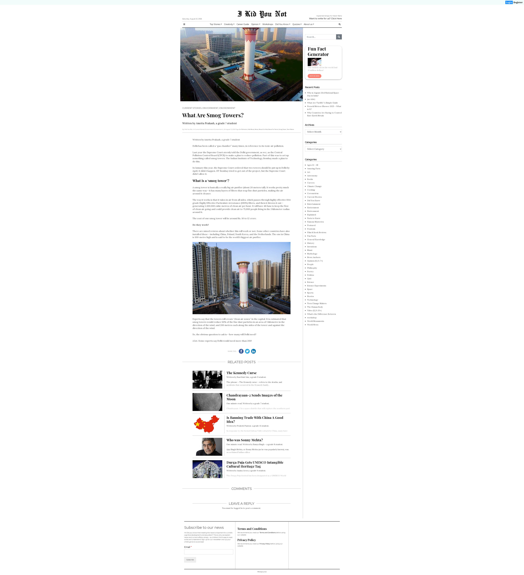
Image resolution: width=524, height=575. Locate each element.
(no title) (311, 99)
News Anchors (313, 257)
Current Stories (192, 108)
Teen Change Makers (317, 303)
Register (518, 2)
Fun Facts (311, 236)
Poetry (310, 271)
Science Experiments (316, 285)
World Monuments (315, 321)
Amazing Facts (313, 168)
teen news (290, 129)
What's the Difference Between (321, 314)
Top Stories (215, 24)
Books (310, 179)
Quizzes (296, 24)
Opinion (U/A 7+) (315, 261)
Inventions (312, 246)
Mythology (312, 253)
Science (310, 282)
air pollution (243, 129)
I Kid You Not (262, 13)
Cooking (311, 190)
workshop (312, 317)
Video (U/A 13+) (314, 310)
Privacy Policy (265, 544)
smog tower (282, 129)
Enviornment (210, 108)
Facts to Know (313, 218)
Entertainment (313, 204)
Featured (311, 225)
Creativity (228, 24)
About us (308, 24)
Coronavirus (312, 193)
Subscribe (190, 560)
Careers (311, 183)
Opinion (255, 24)
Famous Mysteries (315, 222)
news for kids (263, 129)
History (310, 243)
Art (308, 172)
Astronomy (312, 175)
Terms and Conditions (268, 533)
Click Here (336, 18)
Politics (310, 275)
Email (188, 547)
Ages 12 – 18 (312, 165)
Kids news (251, 129)
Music (309, 250)
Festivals (311, 229)
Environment (227, 108)
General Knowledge (316, 239)
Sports (310, 293)
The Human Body (315, 307)
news (256, 129)
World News (312, 324)
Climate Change (314, 186)
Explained (311, 214)
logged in (238, 508)
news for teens (273, 129)
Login (509, 2)
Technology (312, 300)
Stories (310, 296)
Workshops (267, 24)
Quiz (309, 278)
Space (309, 289)
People (310, 264)
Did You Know (282, 24)
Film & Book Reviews (316, 232)
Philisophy (312, 268)
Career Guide (243, 24)
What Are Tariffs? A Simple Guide (322, 103)
